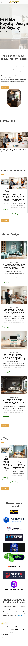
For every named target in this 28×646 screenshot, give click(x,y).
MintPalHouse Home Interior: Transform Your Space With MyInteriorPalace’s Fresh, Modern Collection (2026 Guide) (13, 150)
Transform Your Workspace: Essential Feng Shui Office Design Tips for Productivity (18, 466)
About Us (22, 629)
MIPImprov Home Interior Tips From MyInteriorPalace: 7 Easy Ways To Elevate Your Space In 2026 (14, 311)
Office (6, 456)
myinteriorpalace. (21, 610)
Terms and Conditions (14, 629)
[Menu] (1, 2)
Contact (11, 632)
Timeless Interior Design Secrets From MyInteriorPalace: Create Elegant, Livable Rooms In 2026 (14, 402)
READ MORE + (4, 209)
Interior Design (14, 262)
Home (11, 626)
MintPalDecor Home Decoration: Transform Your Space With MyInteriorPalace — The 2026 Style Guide (14, 266)
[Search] (26, 2)
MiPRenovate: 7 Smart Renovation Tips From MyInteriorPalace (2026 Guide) (18, 198)
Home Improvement (18, 193)
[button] (27, 129)
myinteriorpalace (21, 615)
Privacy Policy (16, 626)
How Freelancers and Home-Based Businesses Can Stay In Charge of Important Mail (7, 464)
